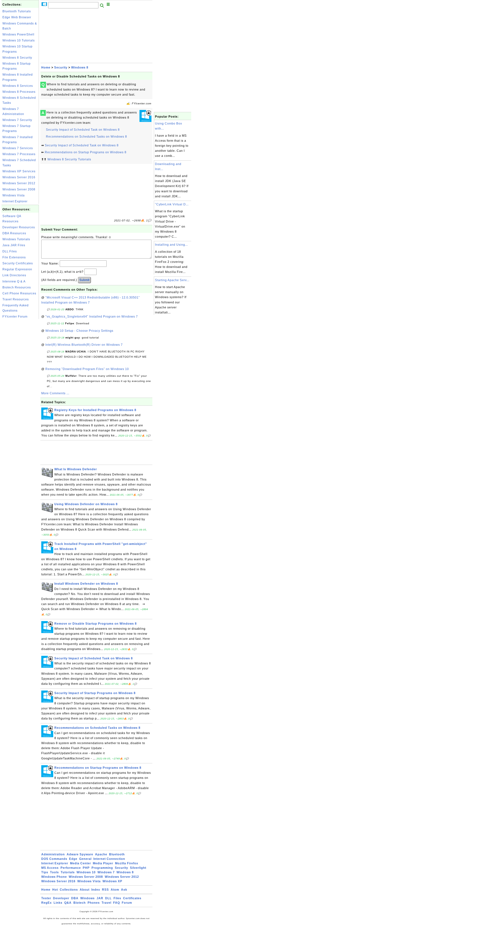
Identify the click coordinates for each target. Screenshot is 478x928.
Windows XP (112, 881)
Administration (53, 854)
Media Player (103, 863)
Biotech (79, 902)
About (84, 889)
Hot (55, 889)
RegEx (46, 902)
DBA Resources (14, 233)
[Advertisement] (20, 376)
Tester (46, 898)
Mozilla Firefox (126, 863)
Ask (124, 889)
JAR (100, 898)
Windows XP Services (18, 171)
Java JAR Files (13, 245)
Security (60, 67)
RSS (105, 889)
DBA (74, 898)
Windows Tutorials (16, 239)
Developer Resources (18, 227)
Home (45, 67)
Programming (102, 867)
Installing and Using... (171, 244)
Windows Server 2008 (18, 189)
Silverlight (138, 867)
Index (95, 889)
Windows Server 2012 (18, 183)
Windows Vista (13, 195)
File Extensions (14, 257)
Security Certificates (17, 263)
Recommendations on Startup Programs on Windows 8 (85, 152)
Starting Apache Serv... (172, 280)
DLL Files (9, 251)
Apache (101, 854)
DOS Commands (54, 858)
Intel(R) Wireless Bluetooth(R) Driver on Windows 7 (84, 344)
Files (117, 898)
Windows (87, 898)
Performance (70, 867)
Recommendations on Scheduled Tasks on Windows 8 (86, 136)
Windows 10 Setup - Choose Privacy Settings (79, 330)
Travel (106, 902)
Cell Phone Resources (19, 293)
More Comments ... (55, 393)
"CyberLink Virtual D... (172, 204)
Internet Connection (109, 858)
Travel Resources (15, 299)
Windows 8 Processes (18, 91)
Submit (84, 280)
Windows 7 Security (17, 120)
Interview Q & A (14, 281)
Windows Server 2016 (18, 177)
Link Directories (14, 275)
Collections (69, 889)
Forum (127, 902)
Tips (44, 872)
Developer (61, 898)
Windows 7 (106, 872)
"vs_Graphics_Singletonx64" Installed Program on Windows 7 (91, 316)
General (85, 858)
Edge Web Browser (16, 17)
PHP (86, 867)
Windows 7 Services (17, 148)
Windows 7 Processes (18, 154)
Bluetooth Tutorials (16, 11)
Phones (94, 902)
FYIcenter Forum (14, 316)
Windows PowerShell (18, 34)
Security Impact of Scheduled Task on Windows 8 (83, 129)
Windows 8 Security (17, 57)
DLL (108, 898)
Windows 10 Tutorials (18, 40)
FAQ (116, 902)
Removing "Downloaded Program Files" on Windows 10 (87, 369)
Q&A (68, 902)
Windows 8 (79, 67)
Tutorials (68, 872)
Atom (115, 889)
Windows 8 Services (17, 85)
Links (58, 902)
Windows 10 (86, 872)
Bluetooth (117, 854)
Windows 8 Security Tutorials (69, 159)
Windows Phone (54, 876)
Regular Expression (17, 269)
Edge (73, 858)
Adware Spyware (80, 854)
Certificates (132, 898)
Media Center (80, 863)
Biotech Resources (16, 287)
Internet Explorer (14, 201)
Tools (54, 872)
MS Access (50, 867)
